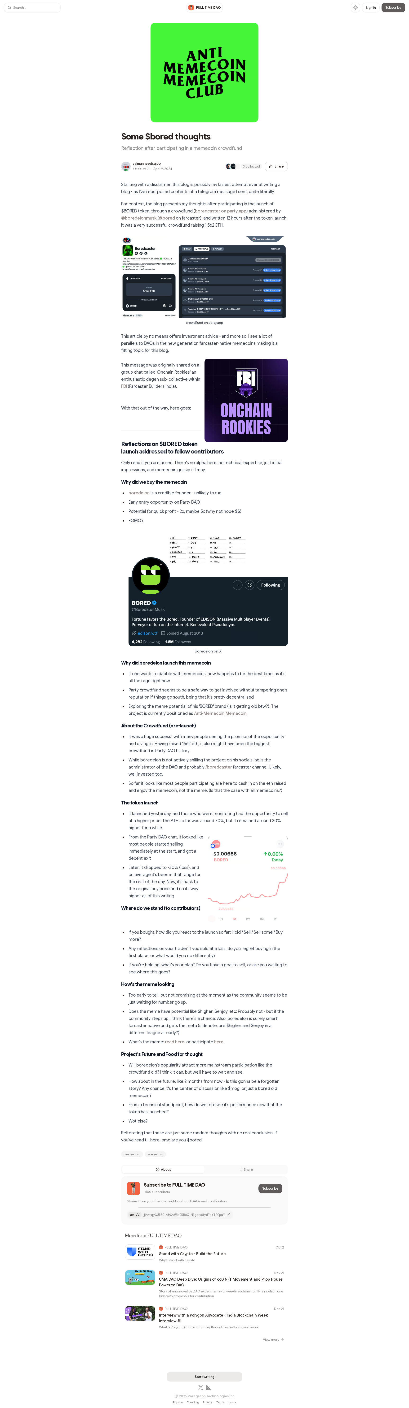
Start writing (204, 1377)
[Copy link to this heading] (116, 448)
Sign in (371, 7)
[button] (32, 7)
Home (232, 1402)
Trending (193, 1402)
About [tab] (166, 1169)
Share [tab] (248, 1169)
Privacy (208, 1402)
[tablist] (204, 1169)
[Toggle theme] (355, 7)
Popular (178, 1402)
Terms (220, 1402)
